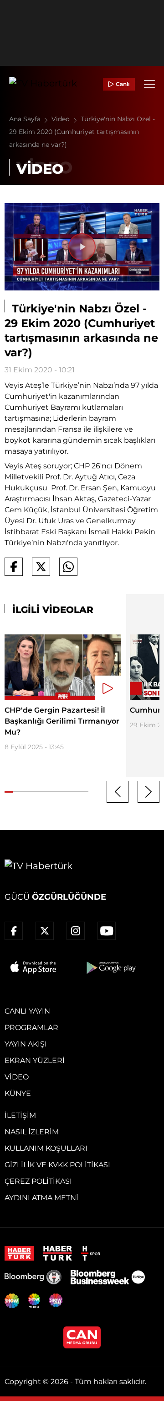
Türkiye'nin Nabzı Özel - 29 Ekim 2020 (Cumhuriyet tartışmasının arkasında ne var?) (82, 132)
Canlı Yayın (27, 1011)
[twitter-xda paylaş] (41, 567)
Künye (18, 1093)
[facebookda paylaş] (14, 567)
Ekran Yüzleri (35, 1060)
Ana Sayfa (25, 119)
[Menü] (149, 84)
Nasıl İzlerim (32, 1131)
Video (61, 119)
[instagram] (76, 931)
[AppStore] (34, 967)
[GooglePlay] (110, 967)
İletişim (20, 1115)
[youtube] (106, 931)
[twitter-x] (45, 931)
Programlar (31, 1027)
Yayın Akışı (26, 1044)
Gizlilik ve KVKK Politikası (57, 1164)
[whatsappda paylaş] (68, 567)
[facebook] (14, 931)
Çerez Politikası (38, 1181)
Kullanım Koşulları (46, 1148)
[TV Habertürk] (43, 84)
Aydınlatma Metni (41, 1197)
